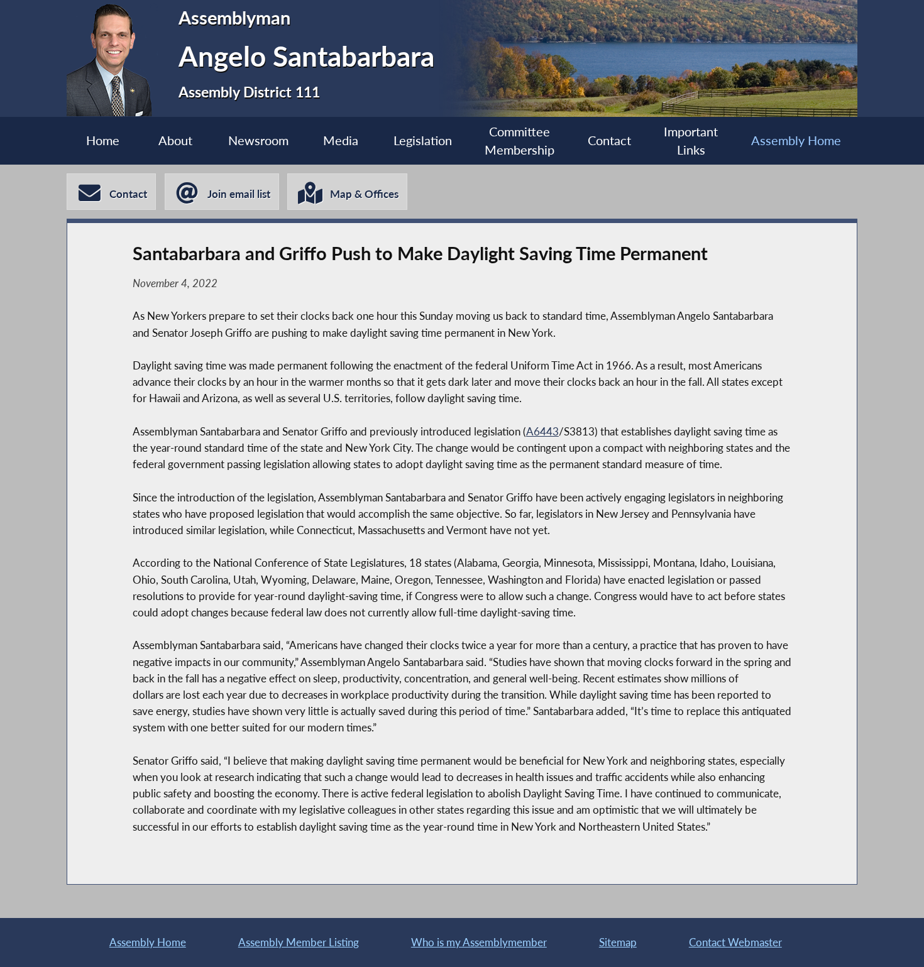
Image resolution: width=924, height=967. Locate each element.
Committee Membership (519, 141)
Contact (609, 140)
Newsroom (258, 140)
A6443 (542, 431)
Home (102, 140)
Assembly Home (796, 140)
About (175, 140)
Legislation (422, 140)
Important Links (691, 141)
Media (340, 140)
